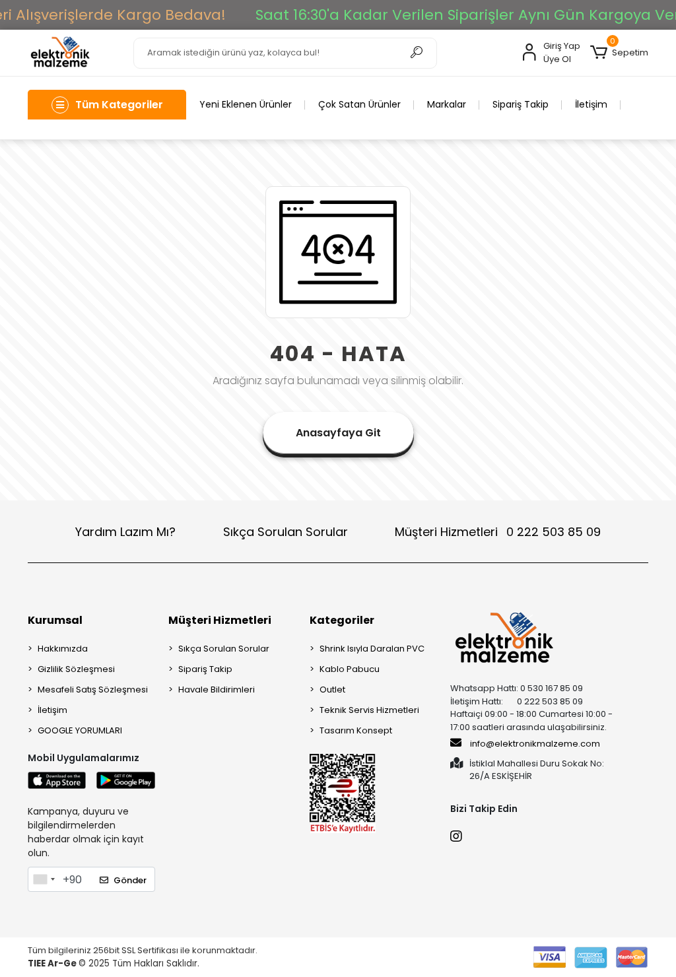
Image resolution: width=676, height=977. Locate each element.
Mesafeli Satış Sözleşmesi (93, 689)
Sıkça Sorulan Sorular (285, 531)
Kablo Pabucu (350, 669)
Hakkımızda (63, 648)
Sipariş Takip (520, 104)
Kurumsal (55, 620)
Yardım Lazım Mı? (125, 531)
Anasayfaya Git (338, 432)
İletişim (591, 104)
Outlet (332, 689)
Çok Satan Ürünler (359, 104)
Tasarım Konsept (356, 730)
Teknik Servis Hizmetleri (369, 710)
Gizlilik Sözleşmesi (76, 669)
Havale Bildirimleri (216, 689)
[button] (619, 53)
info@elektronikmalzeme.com (535, 743)
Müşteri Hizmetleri (498, 531)
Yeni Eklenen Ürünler (245, 104)
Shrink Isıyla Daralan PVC (372, 648)
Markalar (446, 104)
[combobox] (43, 879)
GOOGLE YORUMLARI (80, 730)
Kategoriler (342, 620)
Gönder (130, 880)
